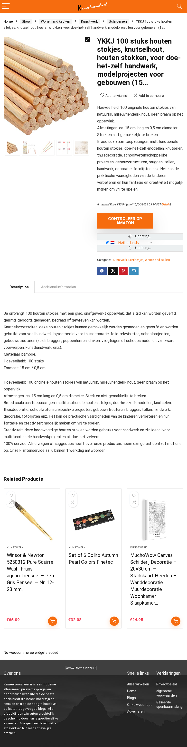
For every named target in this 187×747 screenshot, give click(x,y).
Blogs (131, 698)
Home (8, 21)
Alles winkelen (138, 684)
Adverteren (136, 711)
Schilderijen (118, 21)
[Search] (179, 6)
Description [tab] (19, 287)
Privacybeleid (166, 684)
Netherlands (128, 242)
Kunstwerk (89, 21)
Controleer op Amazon (125, 220)
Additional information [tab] (58, 287)
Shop (26, 21)
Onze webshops (139, 705)
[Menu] (6, 6)
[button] (87, 39)
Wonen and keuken (55, 21)
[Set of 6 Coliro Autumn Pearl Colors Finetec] (94, 520)
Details (166, 204)
